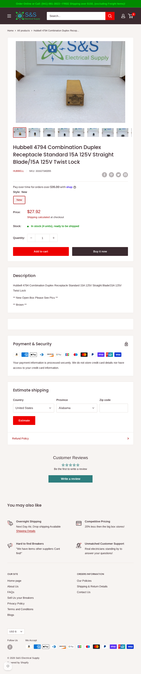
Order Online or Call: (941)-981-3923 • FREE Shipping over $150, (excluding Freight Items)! (70, 3)
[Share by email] (125, 174)
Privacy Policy (16, 603)
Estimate (24, 420)
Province (62, 399)
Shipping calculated (38, 217)
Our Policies (84, 580)
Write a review (70, 478)
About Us (13, 586)
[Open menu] (9, 16)
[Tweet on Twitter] (118, 174)
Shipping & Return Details (92, 586)
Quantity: (19, 237)
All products (23, 30)
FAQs (10, 592)
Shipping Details (25, 530)
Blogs (10, 614)
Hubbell (18, 171)
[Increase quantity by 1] (53, 238)
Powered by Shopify (18, 662)
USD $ (12, 631)
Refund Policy (20, 438)
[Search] (110, 16)
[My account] (123, 16)
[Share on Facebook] (104, 174)
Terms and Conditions (20, 609)
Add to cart (41, 251)
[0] (130, 16)
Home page (14, 580)
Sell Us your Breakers (20, 597)
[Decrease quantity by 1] (31, 238)
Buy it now (100, 251)
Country (18, 399)
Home (10, 30)
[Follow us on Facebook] (9, 647)
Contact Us (84, 592)
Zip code (105, 399)
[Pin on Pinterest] (111, 174)
